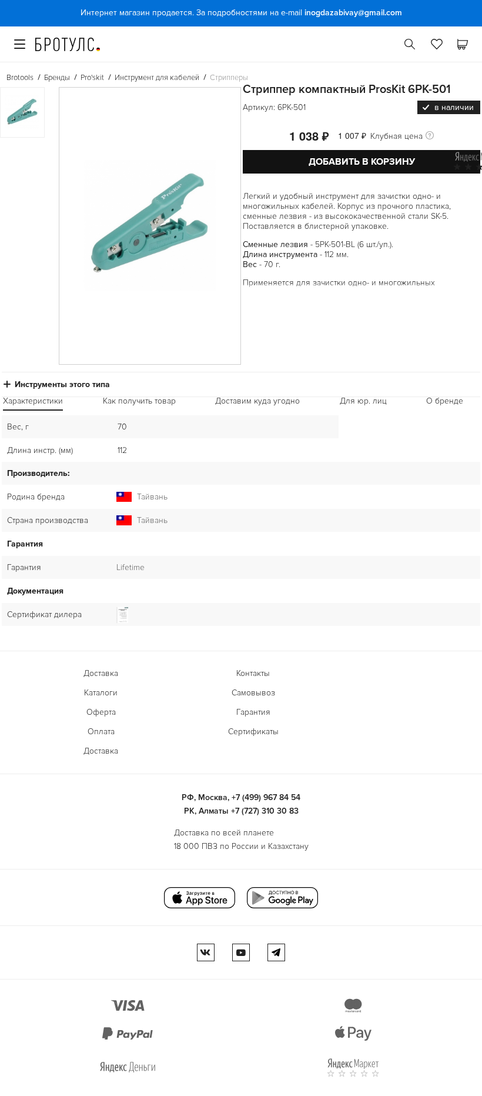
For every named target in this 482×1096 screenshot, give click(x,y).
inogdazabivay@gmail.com (353, 13)
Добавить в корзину (362, 162)
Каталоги (101, 693)
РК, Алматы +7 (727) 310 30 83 (241, 811)
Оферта (101, 712)
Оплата (101, 732)
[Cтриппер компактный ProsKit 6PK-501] (150, 226)
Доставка (100, 673)
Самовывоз (253, 693)
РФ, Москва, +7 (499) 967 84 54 (241, 797)
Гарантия (253, 712)
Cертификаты (253, 732)
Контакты (253, 673)
